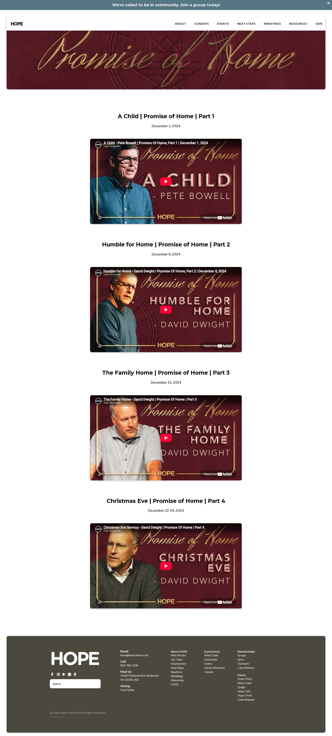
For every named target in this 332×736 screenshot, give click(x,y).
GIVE (319, 23)
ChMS (174, 684)
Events (223, 23)
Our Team (177, 659)
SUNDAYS (202, 23)
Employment (178, 663)
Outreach (243, 663)
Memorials (177, 680)
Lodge (241, 687)
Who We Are (178, 655)
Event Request (246, 699)
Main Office (245, 678)
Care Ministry (246, 667)
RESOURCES (298, 23)
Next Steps (246, 23)
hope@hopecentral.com (134, 655)
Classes (208, 671)
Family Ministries (214, 667)
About (180, 23)
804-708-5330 (129, 665)
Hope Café (244, 691)
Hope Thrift (245, 695)
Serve (241, 659)
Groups (242, 655)
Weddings (177, 676)
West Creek (211, 655)
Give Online (127, 689)
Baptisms (176, 671)
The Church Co (57, 716)
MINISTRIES (272, 23)
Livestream (210, 659)
